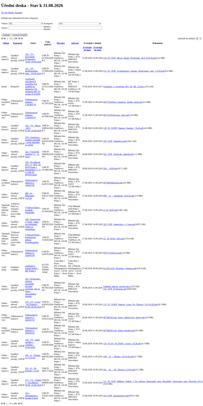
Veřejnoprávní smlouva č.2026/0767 (31, 115)
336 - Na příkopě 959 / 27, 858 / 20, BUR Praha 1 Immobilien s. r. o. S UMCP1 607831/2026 (33, 168)
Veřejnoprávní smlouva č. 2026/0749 (31, 182)
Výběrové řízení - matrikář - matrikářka (32, 210)
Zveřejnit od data (87, 48)
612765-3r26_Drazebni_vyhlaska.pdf (119, 268)
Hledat (11, 13)
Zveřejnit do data (97, 48)
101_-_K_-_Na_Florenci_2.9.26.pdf (119, 369)
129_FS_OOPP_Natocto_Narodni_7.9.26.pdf (123, 128)
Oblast (6, 43)
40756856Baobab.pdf (113, 183)
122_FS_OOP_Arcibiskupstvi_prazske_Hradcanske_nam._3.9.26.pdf (134, 71)
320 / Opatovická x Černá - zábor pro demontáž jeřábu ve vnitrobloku (32, 224)
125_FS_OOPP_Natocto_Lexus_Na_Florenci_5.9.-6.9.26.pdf (130, 304)
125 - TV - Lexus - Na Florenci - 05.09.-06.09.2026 (33, 304)
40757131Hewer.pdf (112, 253)
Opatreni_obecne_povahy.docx (117, 286)
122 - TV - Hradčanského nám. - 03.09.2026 (33, 71)
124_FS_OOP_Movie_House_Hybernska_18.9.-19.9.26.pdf (130, 58)
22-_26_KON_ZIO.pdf (113, 238)
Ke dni (4, 13)
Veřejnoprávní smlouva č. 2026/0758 (31, 253)
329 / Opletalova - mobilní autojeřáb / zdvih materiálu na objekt (33, 141)
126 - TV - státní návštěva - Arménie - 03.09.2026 (32, 343)
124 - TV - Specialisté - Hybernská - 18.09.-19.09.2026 (33, 58)
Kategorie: (48, 23)
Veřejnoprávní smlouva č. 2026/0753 (31, 317)
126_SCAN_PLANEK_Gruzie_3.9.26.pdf (122, 343)
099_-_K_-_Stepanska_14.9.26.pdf (119, 196)
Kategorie (17, 43)
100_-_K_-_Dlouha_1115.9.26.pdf (118, 356)
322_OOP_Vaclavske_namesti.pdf (118, 154)
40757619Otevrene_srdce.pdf (116, 115)
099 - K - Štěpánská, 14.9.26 (30, 195)
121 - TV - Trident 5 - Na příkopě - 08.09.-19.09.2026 (33, 382)
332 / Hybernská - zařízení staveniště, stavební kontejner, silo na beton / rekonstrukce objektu (33, 288)
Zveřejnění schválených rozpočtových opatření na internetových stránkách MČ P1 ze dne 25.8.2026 (32, 86)
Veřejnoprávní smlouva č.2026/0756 (31, 102)
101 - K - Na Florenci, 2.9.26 (32, 369)
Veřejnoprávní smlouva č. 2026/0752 (31, 330)
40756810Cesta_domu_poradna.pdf (119, 330)
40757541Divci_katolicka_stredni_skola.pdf (122, 102)
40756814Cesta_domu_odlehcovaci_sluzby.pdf (124, 317)
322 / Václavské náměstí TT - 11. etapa (32, 154)
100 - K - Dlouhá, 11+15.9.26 (33, 356)
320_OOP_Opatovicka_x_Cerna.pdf (119, 224)
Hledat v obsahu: (47, 28)
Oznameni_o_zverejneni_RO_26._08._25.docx (124, 86)
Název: (5, 28)
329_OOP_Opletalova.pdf (115, 141)
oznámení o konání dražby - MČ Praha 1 (32, 268)
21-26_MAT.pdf (110, 210)
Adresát (75, 43)
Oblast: (5, 23)
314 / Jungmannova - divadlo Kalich (32, 395)
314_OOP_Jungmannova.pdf (116, 395)
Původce (61, 43)
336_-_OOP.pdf (110, 168)
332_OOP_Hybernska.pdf (115, 289)
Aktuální (18, 13)
